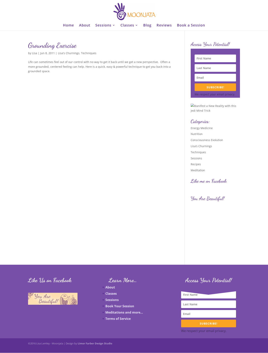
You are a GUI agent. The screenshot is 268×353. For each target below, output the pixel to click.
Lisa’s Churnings (201, 146)
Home (68, 25)
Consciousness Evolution (207, 140)
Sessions (103, 25)
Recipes (196, 164)
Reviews (164, 25)
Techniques (88, 53)
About (84, 25)
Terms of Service (118, 319)
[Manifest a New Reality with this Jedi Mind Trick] (215, 110)
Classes (127, 25)
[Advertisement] (211, 227)
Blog (147, 25)
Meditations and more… (124, 312)
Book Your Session (119, 306)
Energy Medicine (202, 128)
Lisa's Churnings (68, 53)
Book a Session (191, 25)
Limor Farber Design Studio (95, 343)
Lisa (34, 53)
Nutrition (197, 134)
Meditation (198, 170)
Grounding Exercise (52, 45)
